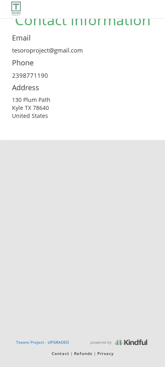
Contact (60, 353)
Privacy (105, 353)
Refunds (83, 353)
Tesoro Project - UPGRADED (42, 342)
